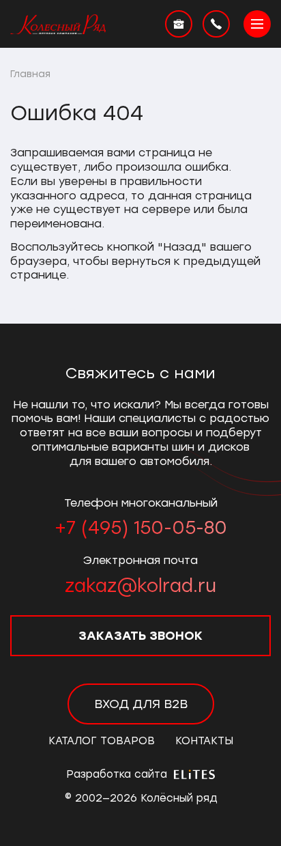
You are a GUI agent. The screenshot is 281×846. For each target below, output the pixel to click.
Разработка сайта (118, 774)
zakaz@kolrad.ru (140, 586)
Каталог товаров (101, 741)
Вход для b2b (141, 703)
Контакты (204, 741)
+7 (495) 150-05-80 (141, 528)
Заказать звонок (140, 635)
